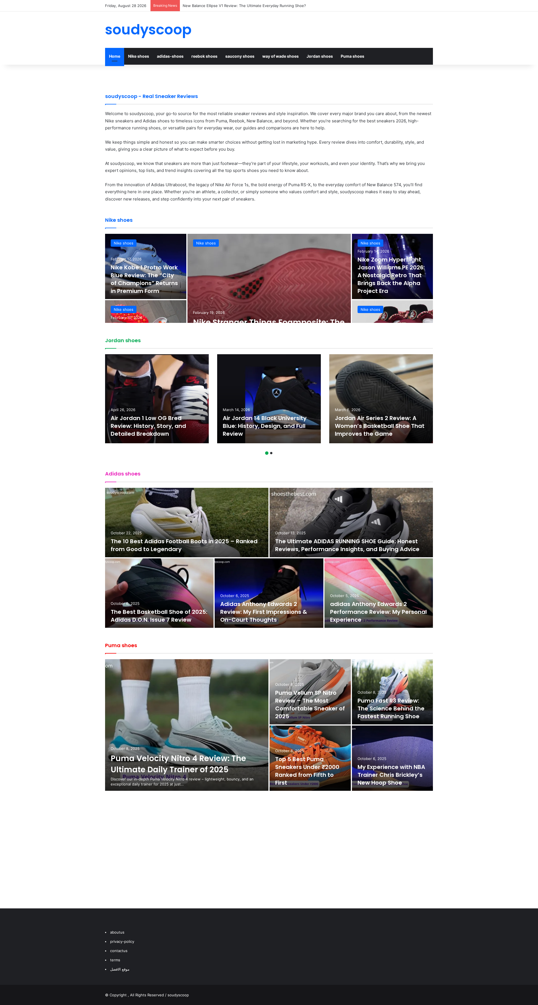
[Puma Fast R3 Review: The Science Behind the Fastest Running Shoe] (392, 691)
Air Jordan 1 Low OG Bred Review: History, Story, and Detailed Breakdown (148, 426)
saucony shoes (239, 56)
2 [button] (271, 453)
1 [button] (266, 453)
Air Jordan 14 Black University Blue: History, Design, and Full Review (242, 5)
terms (115, 960)
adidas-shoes (170, 56)
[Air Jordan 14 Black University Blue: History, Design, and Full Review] (269, 398)
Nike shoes (138, 56)
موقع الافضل (119, 969)
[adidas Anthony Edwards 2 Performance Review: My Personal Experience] (378, 593)
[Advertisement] (269, 855)
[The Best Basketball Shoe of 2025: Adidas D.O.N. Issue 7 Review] (159, 593)
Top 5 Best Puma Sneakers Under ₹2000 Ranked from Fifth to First (307, 771)
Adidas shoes (122, 473)
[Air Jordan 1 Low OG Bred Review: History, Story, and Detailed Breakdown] (157, 398)
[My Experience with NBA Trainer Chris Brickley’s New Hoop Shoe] (392, 758)
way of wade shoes (280, 56)
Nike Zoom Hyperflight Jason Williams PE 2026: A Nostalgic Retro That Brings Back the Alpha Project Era (391, 275)
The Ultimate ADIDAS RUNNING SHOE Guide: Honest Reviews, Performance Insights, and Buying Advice (347, 545)
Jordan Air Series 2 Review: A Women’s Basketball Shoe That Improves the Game (380, 426)
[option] (269, 299)
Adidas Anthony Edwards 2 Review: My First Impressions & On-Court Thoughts (263, 612)
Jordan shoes (320, 56)
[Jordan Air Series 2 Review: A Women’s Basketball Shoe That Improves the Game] (381, 398)
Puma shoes (352, 56)
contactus (118, 950)
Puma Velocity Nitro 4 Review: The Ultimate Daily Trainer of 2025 (178, 764)
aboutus (117, 932)
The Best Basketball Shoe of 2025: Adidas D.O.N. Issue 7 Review (159, 616)
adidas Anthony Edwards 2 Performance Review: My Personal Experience (378, 612)
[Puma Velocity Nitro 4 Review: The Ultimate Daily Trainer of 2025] (186, 725)
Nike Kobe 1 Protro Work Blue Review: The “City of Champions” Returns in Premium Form (144, 279)
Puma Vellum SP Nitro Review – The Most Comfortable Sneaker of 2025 (310, 704)
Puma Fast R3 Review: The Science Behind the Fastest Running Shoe (391, 708)
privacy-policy (122, 941)
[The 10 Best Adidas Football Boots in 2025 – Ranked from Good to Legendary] (186, 522)
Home (114, 56)
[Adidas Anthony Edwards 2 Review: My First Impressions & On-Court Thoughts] (269, 593)
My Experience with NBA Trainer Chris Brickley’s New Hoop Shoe (391, 775)
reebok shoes (204, 56)
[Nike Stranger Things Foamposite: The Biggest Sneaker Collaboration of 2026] (269, 299)
